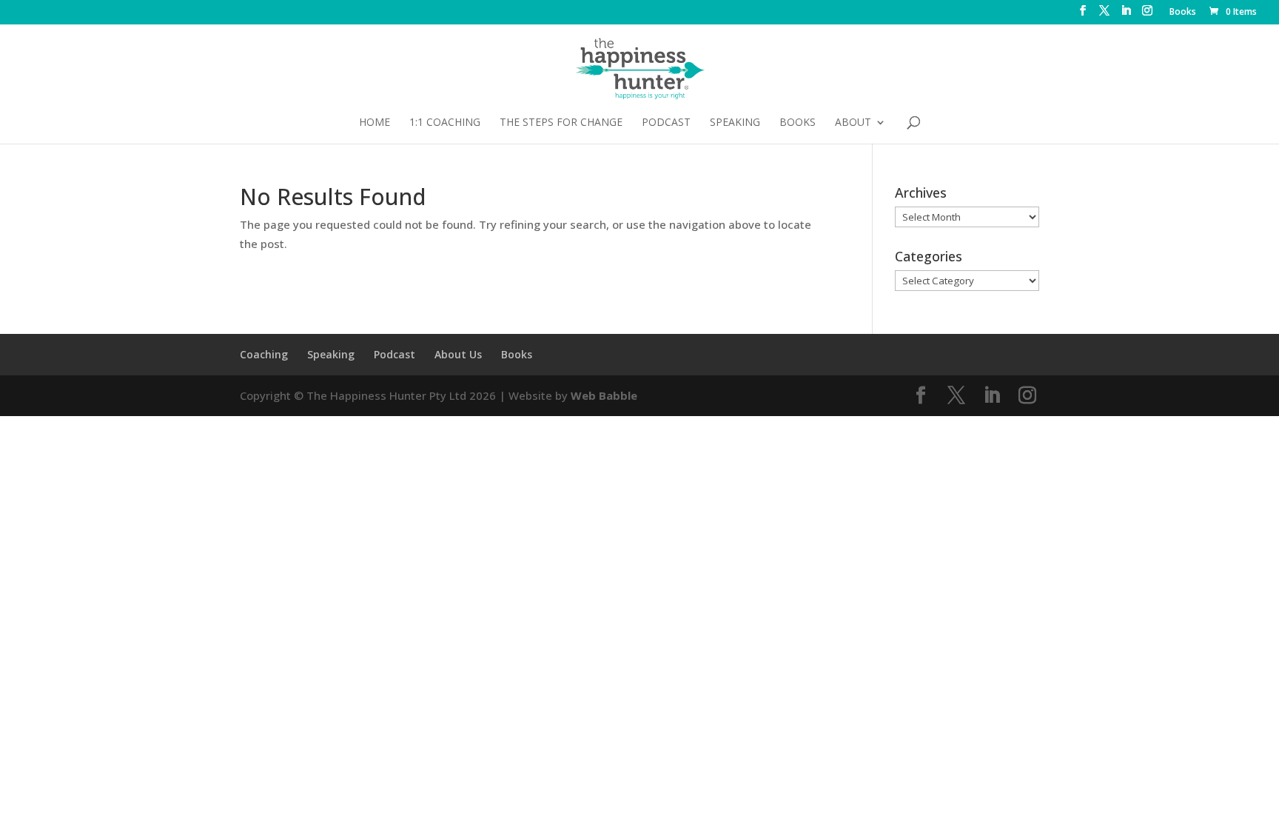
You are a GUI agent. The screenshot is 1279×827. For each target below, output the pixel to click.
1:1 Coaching (444, 123)
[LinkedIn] (1126, 14)
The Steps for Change (561, 123)
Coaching (264, 354)
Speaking (735, 123)
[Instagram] (1147, 14)
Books (1182, 12)
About (853, 123)
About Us (458, 354)
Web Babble (604, 395)
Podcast (666, 123)
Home (374, 123)
